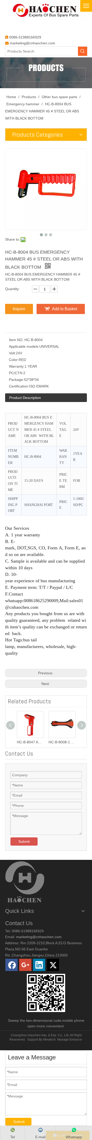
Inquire (19, 309)
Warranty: (17, 366)
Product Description (25, 398)
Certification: (19, 386)
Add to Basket (64, 309)
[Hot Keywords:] (82, 51)
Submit (24, 841)
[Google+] (25, 965)
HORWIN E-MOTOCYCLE (23, 1047)
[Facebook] (11, 965)
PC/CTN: (16, 373)
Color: (14, 360)
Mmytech (49, 1039)
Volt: (12, 353)
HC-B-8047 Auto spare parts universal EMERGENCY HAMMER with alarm (30, 742)
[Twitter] (53, 965)
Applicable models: (24, 346)
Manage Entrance (69, 1039)
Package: (16, 380)
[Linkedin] (39, 965)
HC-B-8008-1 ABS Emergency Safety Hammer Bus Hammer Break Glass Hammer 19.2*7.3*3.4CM (62, 742)
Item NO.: (17, 340)
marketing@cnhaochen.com (32, 43)
